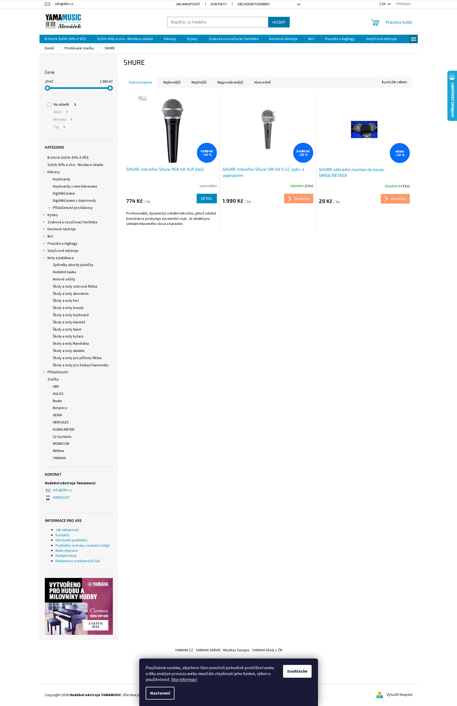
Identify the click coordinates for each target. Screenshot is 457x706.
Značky (53, 379)
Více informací (184, 680)
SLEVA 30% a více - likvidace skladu (75, 165)
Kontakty (219, 4)
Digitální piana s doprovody (74, 200)
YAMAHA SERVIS (208, 650)
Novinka (63, 119)
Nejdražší (199, 82)
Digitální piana (64, 193)
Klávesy (53, 172)
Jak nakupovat (188, 4)
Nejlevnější (172, 82)
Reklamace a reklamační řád (77, 561)
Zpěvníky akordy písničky (73, 265)
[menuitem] (65, 39)
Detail (207, 198)
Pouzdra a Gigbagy (62, 243)
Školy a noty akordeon (71, 293)
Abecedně (262, 82)
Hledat (278, 22)
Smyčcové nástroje (62, 250)
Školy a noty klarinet (69, 322)
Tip (59, 127)
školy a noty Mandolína (71, 343)
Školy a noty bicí (66, 300)
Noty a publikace (60, 258)
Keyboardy (61, 179)
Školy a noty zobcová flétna (75, 286)
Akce (61, 112)
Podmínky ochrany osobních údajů (82, 545)
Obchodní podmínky (253, 4)
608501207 (61, 497)
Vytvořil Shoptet (399, 695)
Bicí (50, 236)
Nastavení (160, 693)
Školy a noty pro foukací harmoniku (81, 365)
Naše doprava (66, 550)
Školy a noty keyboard (71, 315)
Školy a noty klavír (67, 329)
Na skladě (65, 104)
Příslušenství (57, 372)
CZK (382, 4)
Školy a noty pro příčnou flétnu (77, 358)
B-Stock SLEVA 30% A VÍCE (68, 157)
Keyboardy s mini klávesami (75, 186)
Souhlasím (297, 671)
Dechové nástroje (61, 229)
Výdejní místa (66, 555)
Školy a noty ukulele (69, 351)
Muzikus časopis (236, 650)
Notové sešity (64, 279)
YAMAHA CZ (184, 650)
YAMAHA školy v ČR (267, 650)
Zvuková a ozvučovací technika (72, 222)
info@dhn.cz (63, 490)
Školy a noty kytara (68, 336)
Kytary (52, 215)
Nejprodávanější (230, 82)
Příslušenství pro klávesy (73, 208)
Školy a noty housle (68, 308)
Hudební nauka (64, 272)
